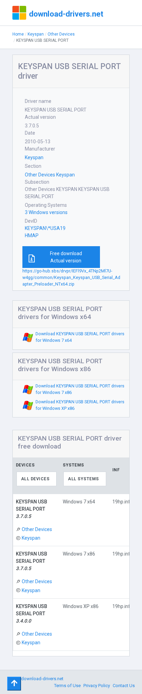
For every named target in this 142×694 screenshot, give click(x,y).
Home (18, 34)
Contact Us (124, 685)
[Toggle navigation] (14, 684)
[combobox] (37, 479)
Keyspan (36, 34)
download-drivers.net (66, 13)
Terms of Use (67, 685)
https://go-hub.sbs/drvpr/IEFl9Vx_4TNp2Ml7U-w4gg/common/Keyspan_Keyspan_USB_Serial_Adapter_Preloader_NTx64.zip (71, 277)
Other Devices (61, 34)
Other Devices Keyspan (50, 174)
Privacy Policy (96, 685)
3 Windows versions (46, 212)
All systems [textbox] (83, 478)
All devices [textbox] (35, 478)
